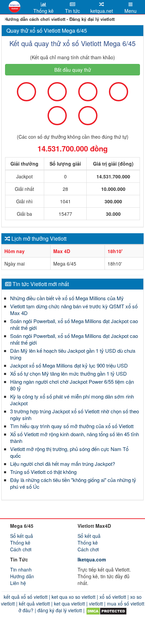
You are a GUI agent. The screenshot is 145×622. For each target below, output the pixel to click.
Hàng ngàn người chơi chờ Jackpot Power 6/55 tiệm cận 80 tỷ (72, 385)
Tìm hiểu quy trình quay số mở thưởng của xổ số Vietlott (72, 425)
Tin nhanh (21, 569)
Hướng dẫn (22, 576)
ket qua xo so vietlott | (74, 596)
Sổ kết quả (21, 535)
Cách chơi (20, 549)
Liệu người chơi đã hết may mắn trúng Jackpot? (62, 463)
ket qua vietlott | (70, 603)
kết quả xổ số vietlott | (27, 596)
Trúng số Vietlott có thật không (43, 471)
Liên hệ (18, 583)
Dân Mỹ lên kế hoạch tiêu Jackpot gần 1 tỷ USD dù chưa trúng (72, 354)
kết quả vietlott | (35, 603)
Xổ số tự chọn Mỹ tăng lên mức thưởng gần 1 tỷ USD (68, 373)
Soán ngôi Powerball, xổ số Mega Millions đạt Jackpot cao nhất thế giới (74, 324)
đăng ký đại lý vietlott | (61, 610)
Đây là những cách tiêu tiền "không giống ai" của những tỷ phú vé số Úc (73, 483)
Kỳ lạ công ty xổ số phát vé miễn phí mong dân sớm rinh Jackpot (72, 400)
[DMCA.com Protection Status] (106, 610)
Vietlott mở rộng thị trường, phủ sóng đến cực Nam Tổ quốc (69, 452)
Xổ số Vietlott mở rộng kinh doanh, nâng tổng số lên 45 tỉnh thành (74, 437)
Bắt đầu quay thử (72, 69)
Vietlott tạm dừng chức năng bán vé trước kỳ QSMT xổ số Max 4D (74, 309)
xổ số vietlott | (113, 596)
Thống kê (20, 542)
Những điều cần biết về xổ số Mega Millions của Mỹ (67, 298)
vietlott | (97, 603)
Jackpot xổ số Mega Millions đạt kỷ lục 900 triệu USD (69, 365)
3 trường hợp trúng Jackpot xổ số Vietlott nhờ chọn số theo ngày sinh (74, 414)
